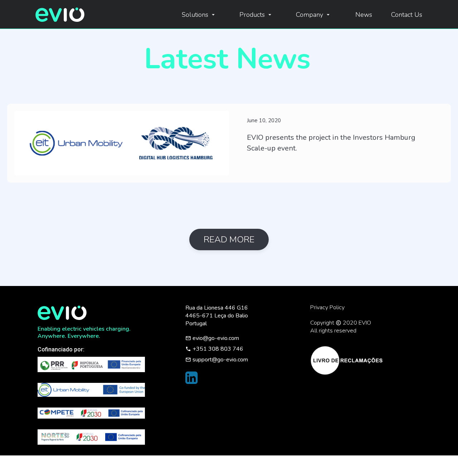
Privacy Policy (327, 307)
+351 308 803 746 (214, 348)
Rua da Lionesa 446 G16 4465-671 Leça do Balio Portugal (216, 315)
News (363, 14)
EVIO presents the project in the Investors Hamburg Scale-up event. (331, 143)
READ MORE (229, 239)
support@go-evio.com (216, 359)
